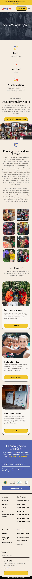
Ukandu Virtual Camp (23, 518)
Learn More (7, 568)
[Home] (6, 8)
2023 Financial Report (23, 537)
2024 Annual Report (23, 533)
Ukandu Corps (21, 511)
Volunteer (4, 533)
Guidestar (20, 544)
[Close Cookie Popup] (28, 559)
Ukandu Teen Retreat (23, 514)
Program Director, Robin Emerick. (17, 456)
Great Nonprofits (22, 540)
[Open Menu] (29, 8)
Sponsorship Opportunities (6, 538)
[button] (16, 573)
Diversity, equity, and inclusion (8, 515)
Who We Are (5, 500)
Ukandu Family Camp (23, 507)
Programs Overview (23, 500)
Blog (3, 511)
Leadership (5, 504)
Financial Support (7, 542)
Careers (4, 507)
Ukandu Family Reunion (23, 521)
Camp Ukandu (21, 504)
